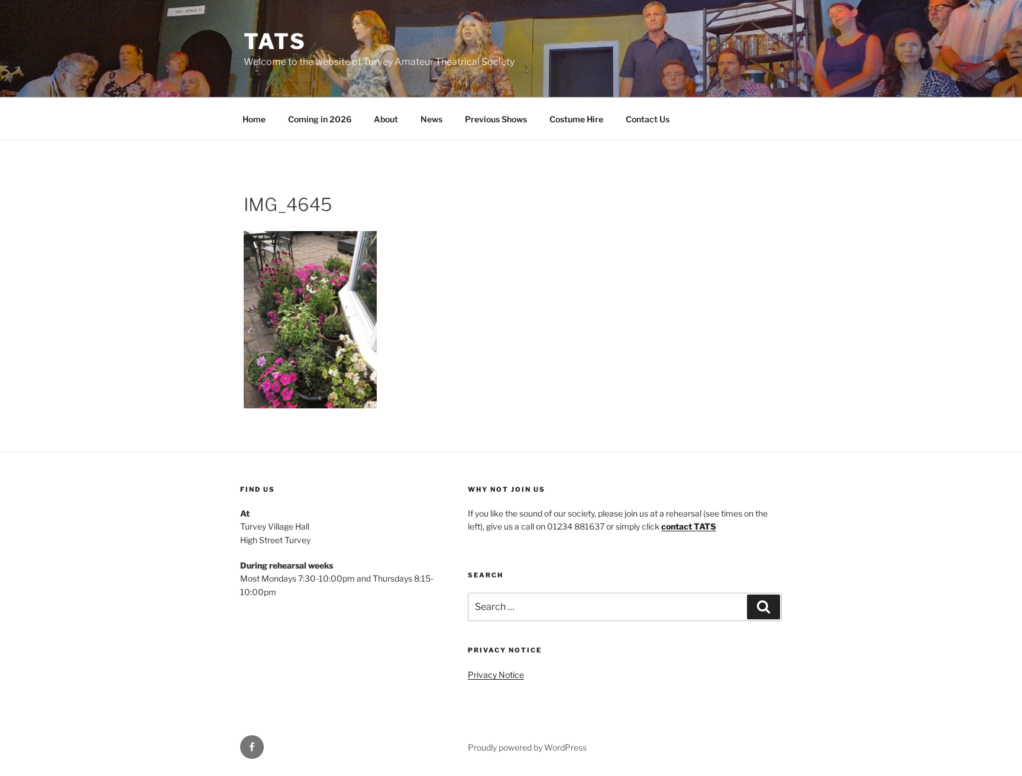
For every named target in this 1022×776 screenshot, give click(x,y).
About (386, 119)
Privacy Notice (496, 675)
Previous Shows (496, 119)
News (431, 119)
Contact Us (648, 119)
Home (254, 119)
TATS (275, 41)
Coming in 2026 (319, 119)
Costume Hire (576, 119)
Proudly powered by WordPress (527, 747)
